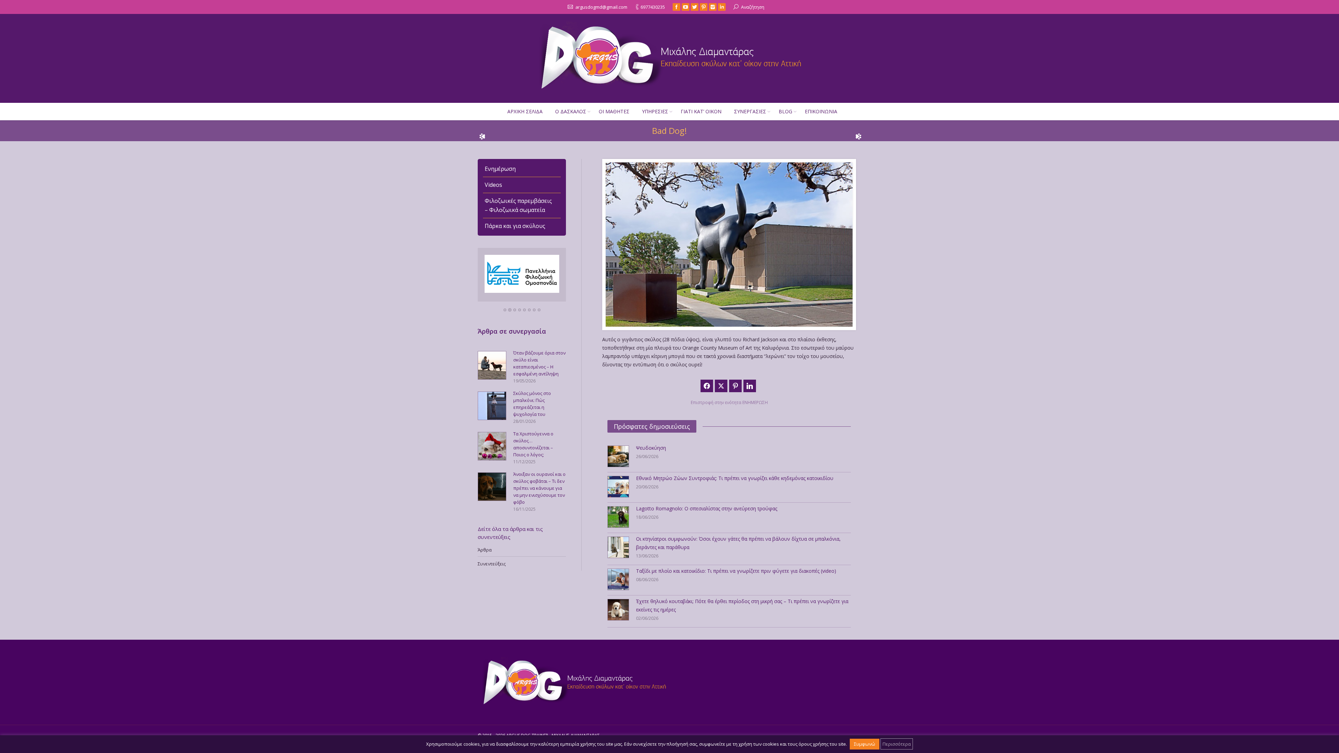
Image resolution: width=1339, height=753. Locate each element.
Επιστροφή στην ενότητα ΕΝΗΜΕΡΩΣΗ (729, 402)
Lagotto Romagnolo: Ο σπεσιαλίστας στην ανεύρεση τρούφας (706, 508)
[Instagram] (713, 7)
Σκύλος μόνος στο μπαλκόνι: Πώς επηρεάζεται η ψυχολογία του (532, 403)
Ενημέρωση (500, 169)
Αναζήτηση (752, 7)
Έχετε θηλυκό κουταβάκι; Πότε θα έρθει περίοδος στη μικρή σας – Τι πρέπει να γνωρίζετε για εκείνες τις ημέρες (742, 605)
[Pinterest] (704, 7)
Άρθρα (485, 550)
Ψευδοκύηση (651, 447)
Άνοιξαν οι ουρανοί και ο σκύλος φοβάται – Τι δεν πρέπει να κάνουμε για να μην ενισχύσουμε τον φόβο (539, 488)
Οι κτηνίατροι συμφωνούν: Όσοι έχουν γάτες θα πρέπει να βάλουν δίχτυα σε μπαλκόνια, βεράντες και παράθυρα (738, 542)
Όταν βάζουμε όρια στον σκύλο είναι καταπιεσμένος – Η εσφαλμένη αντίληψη (539, 363)
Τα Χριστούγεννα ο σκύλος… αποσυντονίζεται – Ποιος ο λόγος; (533, 444)
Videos (493, 185)
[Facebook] (676, 7)
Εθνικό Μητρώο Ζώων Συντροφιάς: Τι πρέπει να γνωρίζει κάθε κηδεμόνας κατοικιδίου (734, 478)
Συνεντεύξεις (492, 564)
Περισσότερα (897, 744)
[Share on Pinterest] (735, 386)
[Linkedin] (722, 7)
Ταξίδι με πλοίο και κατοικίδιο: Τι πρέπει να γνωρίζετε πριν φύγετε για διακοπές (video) (736, 571)
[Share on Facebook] (707, 386)
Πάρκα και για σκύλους (515, 226)
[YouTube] (685, 7)
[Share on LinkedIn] (749, 386)
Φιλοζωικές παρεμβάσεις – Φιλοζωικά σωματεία (518, 205)
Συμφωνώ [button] (864, 744)
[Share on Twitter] (721, 386)
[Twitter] (694, 7)
